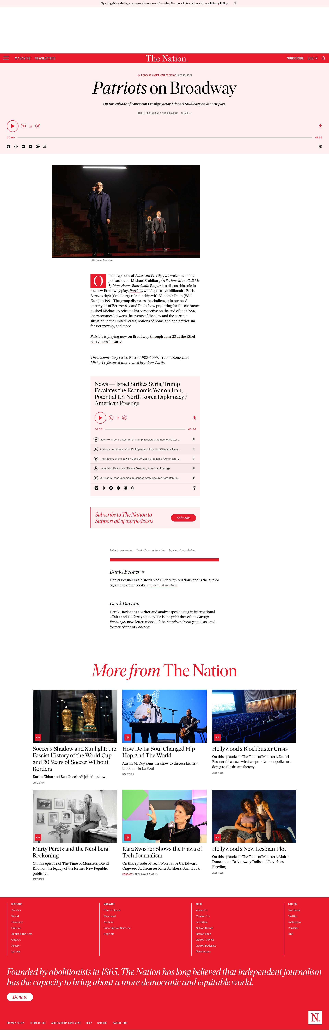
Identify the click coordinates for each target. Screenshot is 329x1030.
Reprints (109, 933)
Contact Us (203, 916)
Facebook (294, 910)
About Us (202, 910)
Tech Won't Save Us (146, 874)
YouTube (293, 928)
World (15, 916)
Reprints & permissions (182, 550)
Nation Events (204, 928)
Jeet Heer (217, 772)
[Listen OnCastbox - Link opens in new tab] (30, 147)
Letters (15, 951)
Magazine (23, 58)
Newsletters (45, 58)
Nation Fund (120, 1023)
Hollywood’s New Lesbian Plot (249, 848)
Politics (16, 910)
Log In (313, 58)
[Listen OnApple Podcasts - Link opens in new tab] (8, 147)
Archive (108, 922)
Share (184, 113)
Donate (20, 997)
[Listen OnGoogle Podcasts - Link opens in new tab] (16, 147)
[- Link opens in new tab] (143, 572)
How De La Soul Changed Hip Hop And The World (158, 752)
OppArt (16, 939)
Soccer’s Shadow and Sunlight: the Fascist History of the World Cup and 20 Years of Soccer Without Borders (74, 758)
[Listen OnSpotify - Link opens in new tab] (23, 147)
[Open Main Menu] (6, 58)
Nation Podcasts (206, 945)
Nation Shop (203, 933)
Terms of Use (38, 1023)
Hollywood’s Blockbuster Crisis (250, 748)
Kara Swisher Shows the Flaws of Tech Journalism (162, 852)
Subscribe (295, 58)
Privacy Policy (219, 3)
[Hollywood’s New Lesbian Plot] (254, 816)
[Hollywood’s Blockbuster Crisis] (254, 716)
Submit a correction (121, 550)
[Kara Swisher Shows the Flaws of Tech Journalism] (164, 816)
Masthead (110, 916)
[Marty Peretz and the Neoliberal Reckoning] (75, 816)
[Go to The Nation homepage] (166, 58)
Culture (16, 928)
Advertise (202, 922)
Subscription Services (117, 928)
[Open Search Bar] (324, 58)
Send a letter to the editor (151, 550)
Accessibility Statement (66, 1023)
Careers (102, 1023)
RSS (290, 933)
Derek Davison (170, 113)
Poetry (15, 945)
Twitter (293, 916)
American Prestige (164, 75)
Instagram (294, 922)
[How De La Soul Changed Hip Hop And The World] (164, 716)
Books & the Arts (21, 933)
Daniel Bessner (146, 113)
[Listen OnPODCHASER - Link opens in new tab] (38, 147)
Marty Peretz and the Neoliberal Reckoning (71, 852)
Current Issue (112, 910)
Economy (17, 922)
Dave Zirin (39, 782)
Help (89, 1023)
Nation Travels (205, 939)
